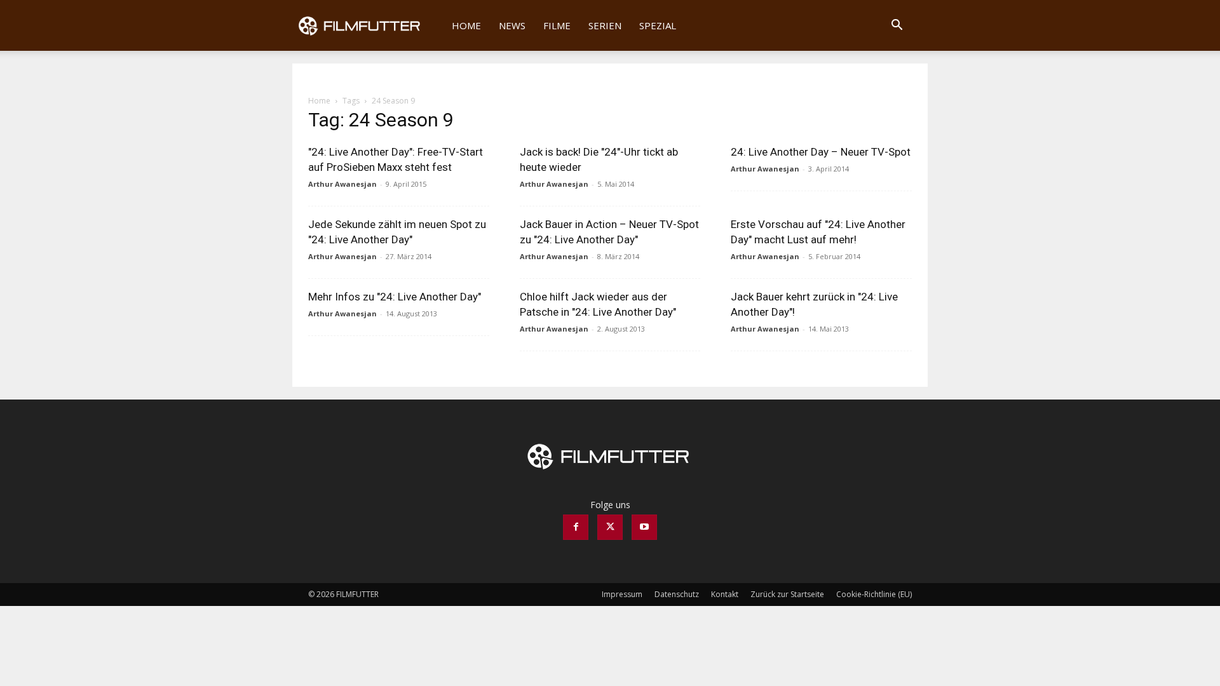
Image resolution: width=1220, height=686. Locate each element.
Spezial (657, 25)
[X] (610, 527)
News (512, 25)
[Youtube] (644, 527)
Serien (604, 25)
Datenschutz (676, 594)
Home (466, 25)
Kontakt (724, 594)
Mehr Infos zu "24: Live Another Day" (394, 296)
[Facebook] (575, 527)
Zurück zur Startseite (787, 594)
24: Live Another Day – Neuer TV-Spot (821, 151)
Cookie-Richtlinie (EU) (874, 594)
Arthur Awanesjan (342, 184)
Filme (557, 25)
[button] (896, 26)
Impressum (622, 594)
